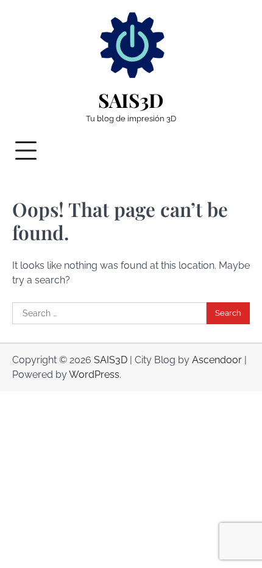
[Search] (234, 150)
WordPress (94, 374)
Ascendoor (217, 360)
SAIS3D (131, 100)
